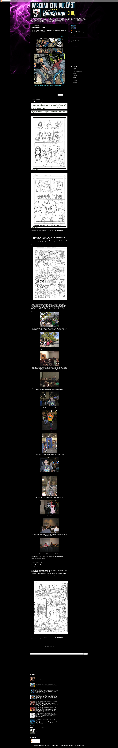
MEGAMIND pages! (39, 689)
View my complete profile (76, 35)
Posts (33, 739)
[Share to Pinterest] (62, 95)
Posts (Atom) (52, 646)
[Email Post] (56, 94)
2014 (74, 68)
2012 (74, 75)
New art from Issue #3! (38, 27)
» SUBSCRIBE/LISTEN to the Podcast (78, 43)
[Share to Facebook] (61, 95)
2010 (74, 78)
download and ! (47, 579)
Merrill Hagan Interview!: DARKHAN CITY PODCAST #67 (45, 683)
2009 (74, 80)
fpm (75, 745)
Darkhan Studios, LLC (77, 30)
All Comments (34, 741)
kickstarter (36, 638)
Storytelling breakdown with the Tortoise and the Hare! (45, 713)
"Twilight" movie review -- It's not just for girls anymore (40, 725)
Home (47, 643)
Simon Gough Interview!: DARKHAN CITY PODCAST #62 (45, 695)
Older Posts (64, 643)
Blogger (82, 745)
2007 (74, 83)
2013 (74, 73)
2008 (74, 82)
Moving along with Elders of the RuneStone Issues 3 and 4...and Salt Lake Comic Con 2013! (48, 238)
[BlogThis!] (59, 95)
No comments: (51, 94)
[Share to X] (60, 95)
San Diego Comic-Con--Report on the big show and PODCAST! (46, 729)
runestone (36, 558)
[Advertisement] (80, 55)
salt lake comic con (41, 558)
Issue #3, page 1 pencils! (38, 564)
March (75, 69)
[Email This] (58, 95)
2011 (74, 77)
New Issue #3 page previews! (39, 101)
